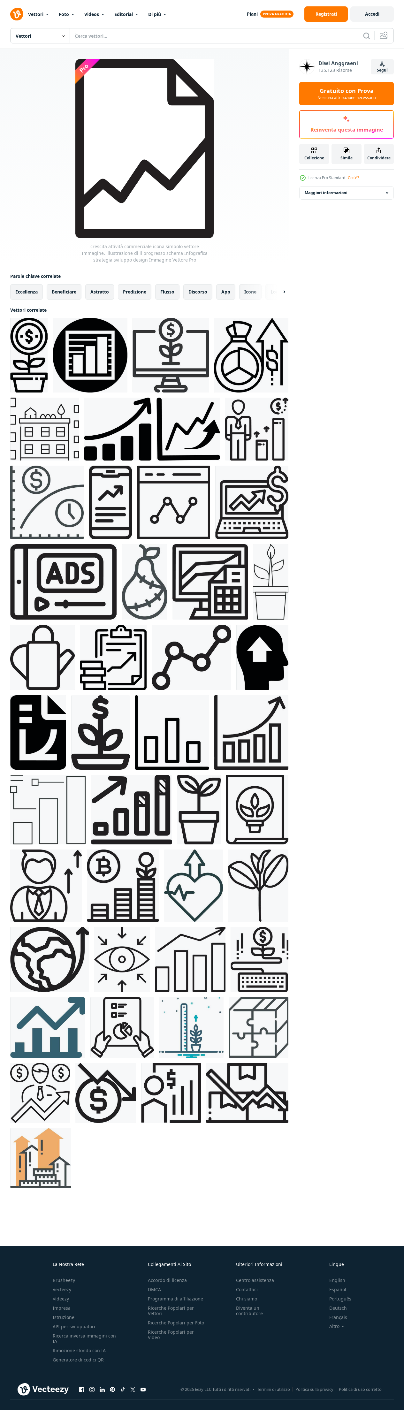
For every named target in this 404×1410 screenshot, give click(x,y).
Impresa (62, 1308)
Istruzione (63, 1317)
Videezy (61, 1299)
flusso (167, 292)
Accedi (372, 14)
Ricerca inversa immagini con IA (84, 1338)
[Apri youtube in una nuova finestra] (143, 1389)
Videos (91, 14)
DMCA (154, 1289)
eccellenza (26, 292)
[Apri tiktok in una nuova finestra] (122, 1389)
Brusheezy (64, 1280)
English (337, 1280)
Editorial (123, 14)
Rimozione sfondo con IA (79, 1350)
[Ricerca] (366, 36)
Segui (382, 70)
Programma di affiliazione (175, 1299)
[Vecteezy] (16, 14)
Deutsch (338, 1308)
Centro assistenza (255, 1280)
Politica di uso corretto (360, 1389)
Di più (154, 14)
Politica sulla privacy (314, 1389)
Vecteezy (62, 1289)
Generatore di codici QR (78, 1360)
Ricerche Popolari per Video (171, 1334)
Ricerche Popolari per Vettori (171, 1310)
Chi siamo (246, 1299)
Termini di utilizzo (273, 1389)
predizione (134, 292)
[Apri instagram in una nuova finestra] (92, 1389)
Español (337, 1289)
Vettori (35, 14)
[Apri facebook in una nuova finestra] (81, 1389)
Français (338, 1317)
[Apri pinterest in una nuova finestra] (112, 1389)
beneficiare (64, 292)
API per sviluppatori (74, 1326)
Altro (334, 1326)
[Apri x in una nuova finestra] (132, 1389)
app (225, 292)
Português (340, 1299)
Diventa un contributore (249, 1310)
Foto (64, 14)
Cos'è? (353, 177)
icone (250, 292)
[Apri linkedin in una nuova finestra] (102, 1389)
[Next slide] (279, 292)
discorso (197, 292)
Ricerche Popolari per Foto (176, 1323)
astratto (99, 292)
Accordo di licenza (167, 1280)
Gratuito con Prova (346, 93)
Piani (252, 14)
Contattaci (247, 1289)
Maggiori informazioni (326, 192)
